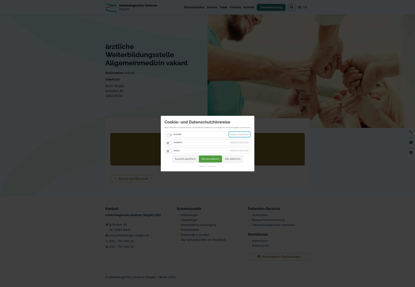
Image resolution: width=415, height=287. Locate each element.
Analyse (177, 150)
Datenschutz (212, 166)
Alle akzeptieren (210, 158)
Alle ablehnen (232, 158)
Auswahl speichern (185, 158)
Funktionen (178, 142)
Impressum (202, 166)
